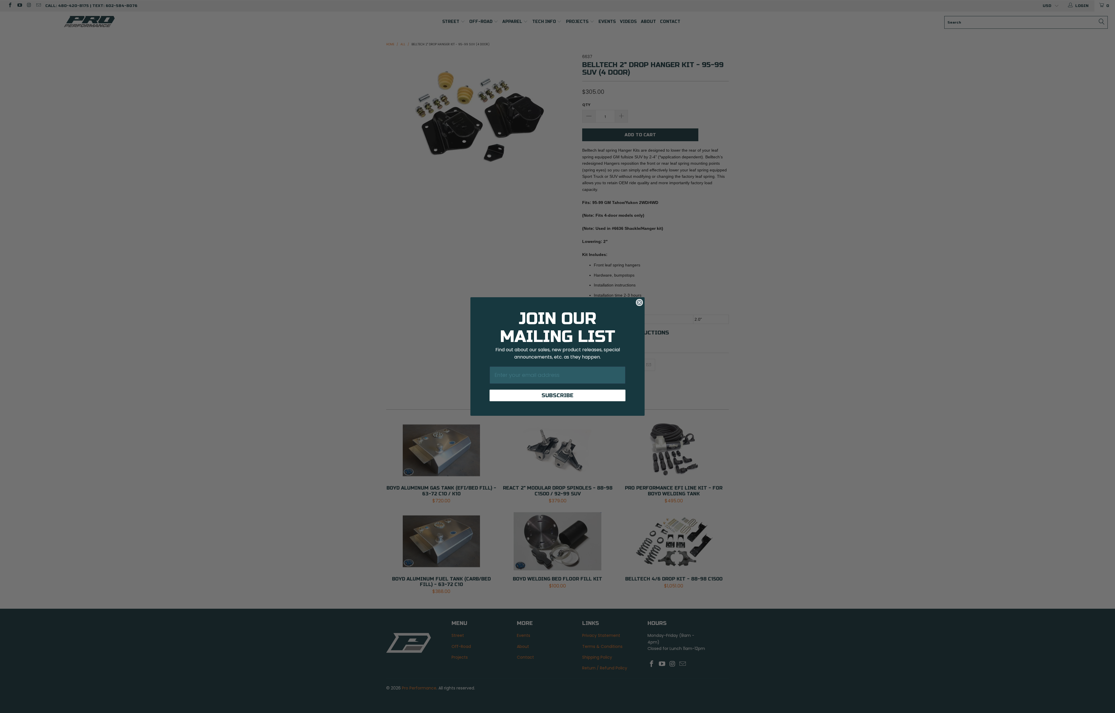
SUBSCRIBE (557, 395)
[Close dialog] (639, 302)
